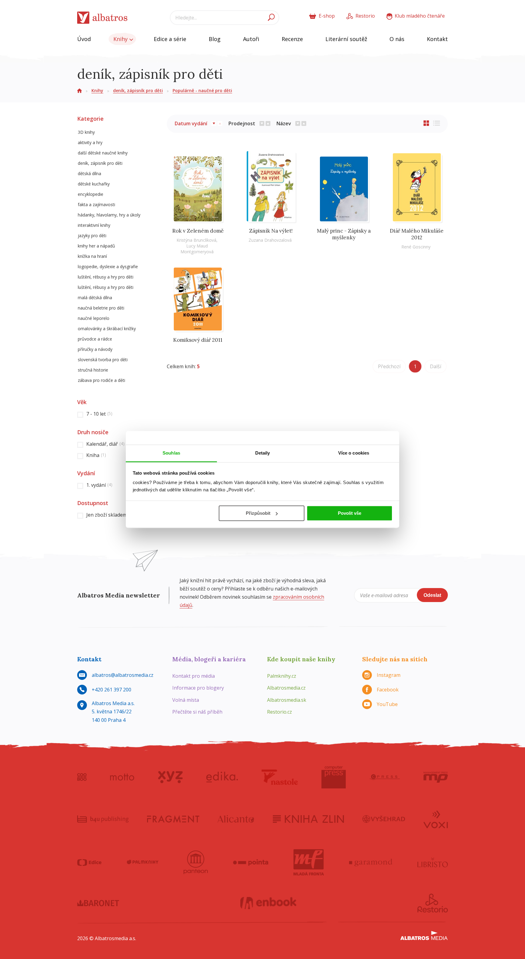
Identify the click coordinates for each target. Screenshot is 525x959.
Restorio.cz (279, 711)
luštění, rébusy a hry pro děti (105, 277)
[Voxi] (435, 819)
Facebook (388, 689)
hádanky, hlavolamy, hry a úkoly (109, 215)
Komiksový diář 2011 (197, 340)
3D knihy (86, 132)
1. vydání (99, 485)
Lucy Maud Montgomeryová (197, 248)
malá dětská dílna (95, 297)
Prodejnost (241, 123)
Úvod (84, 39)
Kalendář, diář (105, 444)
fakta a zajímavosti (96, 204)
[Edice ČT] (89, 862)
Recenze (292, 39)
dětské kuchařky (94, 184)
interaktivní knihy (94, 225)
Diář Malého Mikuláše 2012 (417, 234)
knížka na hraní (92, 256)
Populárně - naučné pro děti (202, 90)
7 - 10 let (99, 413)
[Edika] (222, 777)
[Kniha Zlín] (308, 819)
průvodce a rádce (95, 339)
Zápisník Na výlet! (271, 230)
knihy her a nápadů (96, 246)
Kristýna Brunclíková (196, 240)
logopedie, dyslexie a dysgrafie (108, 266)
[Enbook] (268, 903)
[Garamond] (370, 862)
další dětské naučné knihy (103, 153)
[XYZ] (170, 777)
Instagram (388, 675)
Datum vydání (191, 123)
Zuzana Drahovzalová (270, 240)
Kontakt (437, 39)
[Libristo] (432, 862)
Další (435, 366)
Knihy (121, 39)
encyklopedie (90, 194)
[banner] (102, 18)
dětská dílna (89, 173)
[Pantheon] (195, 862)
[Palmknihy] (142, 862)
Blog (215, 39)
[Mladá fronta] (308, 862)
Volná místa (185, 700)
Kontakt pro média (193, 676)
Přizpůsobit (258, 513)
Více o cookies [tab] (353, 452)
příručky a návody (95, 349)
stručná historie (93, 370)
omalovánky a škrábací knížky (107, 328)
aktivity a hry (90, 142)
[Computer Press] (333, 777)
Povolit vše (349, 513)
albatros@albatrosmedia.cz (122, 675)
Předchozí (389, 366)
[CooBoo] (82, 777)
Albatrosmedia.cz (286, 687)
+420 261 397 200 (111, 689)
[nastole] (279, 777)
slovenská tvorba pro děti (103, 359)
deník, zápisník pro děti (138, 90)
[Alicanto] (235, 819)
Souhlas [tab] (171, 452)
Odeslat (432, 595)
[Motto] (122, 777)
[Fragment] (173, 819)
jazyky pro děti (92, 235)
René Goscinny (416, 247)
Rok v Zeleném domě (198, 230)
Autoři (251, 39)
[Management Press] (435, 777)
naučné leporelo (93, 318)
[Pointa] (251, 862)
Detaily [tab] (262, 452)
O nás (396, 39)
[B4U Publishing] (103, 819)
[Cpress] (384, 777)
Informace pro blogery (198, 687)
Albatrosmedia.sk (286, 700)
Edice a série (170, 39)
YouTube (387, 704)
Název (283, 123)
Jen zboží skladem (110, 514)
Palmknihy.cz (281, 676)
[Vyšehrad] (383, 819)
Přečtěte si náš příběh (197, 711)
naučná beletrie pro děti (101, 308)
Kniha (96, 455)
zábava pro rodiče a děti (101, 380)
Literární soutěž (346, 39)
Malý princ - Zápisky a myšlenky (344, 234)
